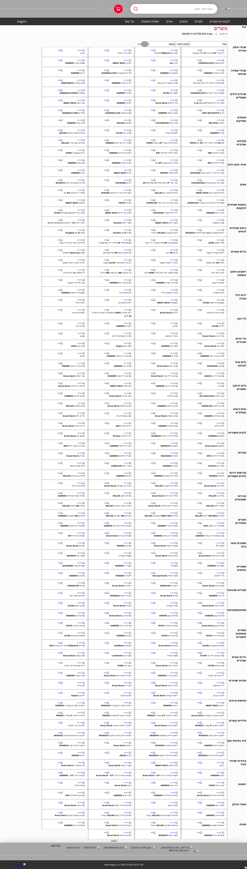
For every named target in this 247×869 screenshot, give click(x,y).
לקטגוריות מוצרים (220, 21)
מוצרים (199, 21)
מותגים (184, 21)
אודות (169, 21)
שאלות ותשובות (150, 21)
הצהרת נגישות (73, 847)
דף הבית (223, 33)
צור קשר (129, 21)
